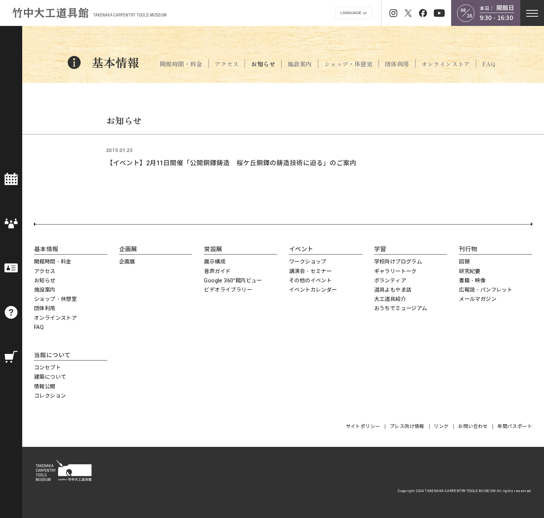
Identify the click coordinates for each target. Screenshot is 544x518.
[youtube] (439, 13)
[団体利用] (11, 223)
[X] (408, 13)
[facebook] (423, 13)
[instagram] (393, 13)
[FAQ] (11, 312)
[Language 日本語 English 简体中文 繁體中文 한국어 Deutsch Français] (353, 13)
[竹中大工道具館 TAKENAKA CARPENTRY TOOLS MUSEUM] (89, 12)
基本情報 (115, 62)
